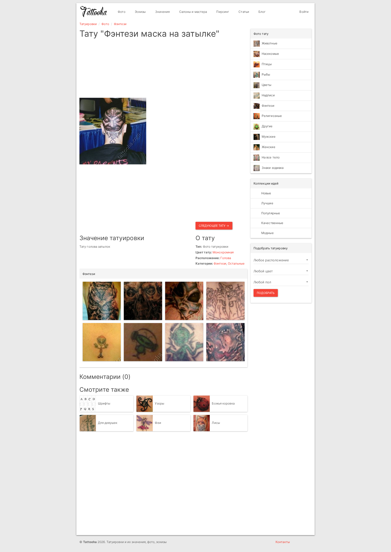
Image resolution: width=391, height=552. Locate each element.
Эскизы (140, 12)
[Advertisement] (163, 69)
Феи (158, 423)
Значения (162, 12)
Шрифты (104, 403)
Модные (267, 233)
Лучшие (266, 203)
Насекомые (270, 54)
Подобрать (266, 293)
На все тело (271, 157)
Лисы (216, 423)
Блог (262, 12)
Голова (225, 258)
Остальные (236, 263)
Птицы (267, 64)
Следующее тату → (214, 225)
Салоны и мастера (192, 12)
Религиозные (272, 116)
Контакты (283, 542)
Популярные (270, 213)
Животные (269, 43)
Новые (265, 193)
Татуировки (88, 24)
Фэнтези (120, 24)
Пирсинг (222, 12)
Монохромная (223, 252)
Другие (267, 126)
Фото (121, 12)
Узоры (159, 403)
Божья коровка (223, 403)
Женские (268, 147)
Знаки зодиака (272, 168)
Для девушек (108, 423)
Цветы (266, 85)
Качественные (271, 223)
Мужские (269, 137)
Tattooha (93, 11)
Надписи (268, 95)
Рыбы (266, 74)
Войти (304, 12)
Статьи (243, 12)
